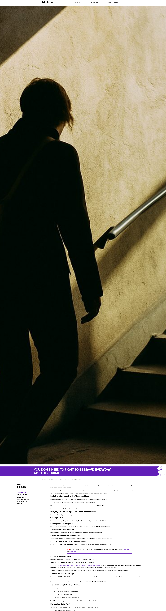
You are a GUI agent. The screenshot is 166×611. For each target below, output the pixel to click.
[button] (18, 487)
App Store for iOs (126, 549)
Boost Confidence (113, 2)
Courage (19, 503)
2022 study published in (76, 565)
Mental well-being (22, 494)
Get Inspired (94, 2)
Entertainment (21, 497)
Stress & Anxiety (22, 501)
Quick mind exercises (23, 499)
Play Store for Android (75, 551)
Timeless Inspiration (22, 496)
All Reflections (21, 492)
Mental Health (76, 2)
